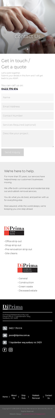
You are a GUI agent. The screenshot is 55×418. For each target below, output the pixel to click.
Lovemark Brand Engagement (34, 414)
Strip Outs (23, 396)
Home (5, 397)
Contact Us (48, 396)
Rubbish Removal (36, 396)
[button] (27, 49)
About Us (14, 396)
